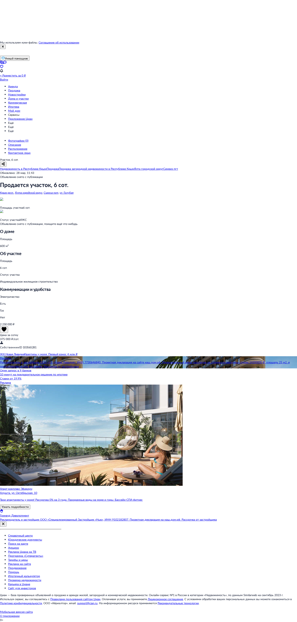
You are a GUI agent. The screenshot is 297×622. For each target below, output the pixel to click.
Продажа (14, 90)
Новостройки (17, 94)
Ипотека (13, 106)
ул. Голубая (67, 193)
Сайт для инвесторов (22, 588)
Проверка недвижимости (24, 580)
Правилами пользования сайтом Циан (75, 599)
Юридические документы (25, 539)
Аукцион (13, 548)
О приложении (10, 616)
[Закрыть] (3, 47)
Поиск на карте (18, 543)
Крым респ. (7, 193)
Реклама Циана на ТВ (22, 552)
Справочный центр (20, 535)
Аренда (13, 86)
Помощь (13, 572)
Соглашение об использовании (59, 42)
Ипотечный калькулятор (24, 576)
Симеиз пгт (51, 193)
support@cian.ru (87, 603)
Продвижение (17, 568)
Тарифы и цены (18, 560)
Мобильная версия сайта (16, 612)
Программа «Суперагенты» (25, 556)
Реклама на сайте (19, 564)
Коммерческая (17, 102)
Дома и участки (18, 98)
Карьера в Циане (19, 584)
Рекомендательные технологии (178, 603)
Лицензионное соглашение (165, 599)
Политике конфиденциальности (21, 603)
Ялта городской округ (28, 193)
